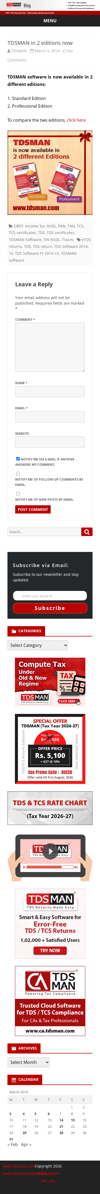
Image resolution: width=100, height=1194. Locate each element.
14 (61, 1120)
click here (76, 120)
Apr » (26, 1144)
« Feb (12, 1144)
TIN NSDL (51, 239)
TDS (41, 232)
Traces (68, 239)
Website (22, 433)
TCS (80, 226)
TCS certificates (22, 232)
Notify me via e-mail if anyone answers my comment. (44, 462)
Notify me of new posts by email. (44, 499)
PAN (62, 226)
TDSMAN (19, 50)
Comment (25, 319)
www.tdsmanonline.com (24, 1173)
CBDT (18, 226)
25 (24, 1132)
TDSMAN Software (25, 239)
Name (21, 383)
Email (21, 408)
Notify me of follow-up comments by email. (49, 482)
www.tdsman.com (19, 1166)
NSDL (51, 226)
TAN (71, 226)
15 (73, 1120)
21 (61, 1126)
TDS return (42, 246)
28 (61, 1132)
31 (11, 1139)
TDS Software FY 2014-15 (37, 253)
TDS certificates (60, 232)
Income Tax (35, 226)
